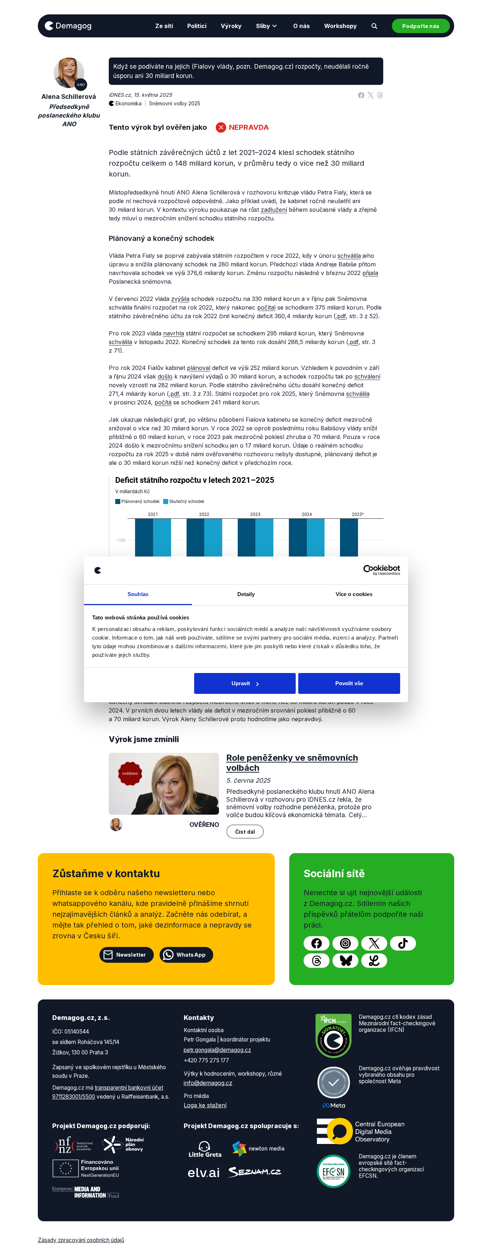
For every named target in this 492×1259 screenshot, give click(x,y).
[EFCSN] (334, 1170)
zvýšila (180, 298)
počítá (163, 402)
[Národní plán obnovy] (122, 1145)
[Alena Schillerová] (116, 825)
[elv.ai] (203, 1172)
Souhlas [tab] (138, 594)
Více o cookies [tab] (354, 594)
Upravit (241, 683)
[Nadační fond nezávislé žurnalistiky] (73, 1145)
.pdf (341, 316)
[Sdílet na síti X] (370, 95)
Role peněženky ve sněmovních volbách (292, 762)
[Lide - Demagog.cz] (374, 960)
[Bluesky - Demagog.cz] (345, 960)
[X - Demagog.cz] (374, 943)
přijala (370, 272)
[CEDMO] (361, 1131)
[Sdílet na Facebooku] (361, 95)
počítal (266, 307)
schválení (367, 376)
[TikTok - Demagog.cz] (403, 943)
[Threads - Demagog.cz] (317, 960)
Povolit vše (349, 683)
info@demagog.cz (208, 1082)
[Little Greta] (205, 1149)
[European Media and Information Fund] (85, 1192)
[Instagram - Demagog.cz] (345, 943)
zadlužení (274, 209)
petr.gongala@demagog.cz (217, 1050)
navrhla (173, 333)
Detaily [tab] (246, 594)
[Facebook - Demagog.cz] (317, 943)
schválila (349, 255)
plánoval (198, 367)
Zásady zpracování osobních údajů (81, 1240)
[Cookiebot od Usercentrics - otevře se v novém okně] (368, 570)
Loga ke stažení (205, 1105)
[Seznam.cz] (255, 1172)
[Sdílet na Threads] (380, 95)
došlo (165, 376)
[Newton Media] (258, 1149)
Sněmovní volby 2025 (174, 103)
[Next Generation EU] (85, 1168)
